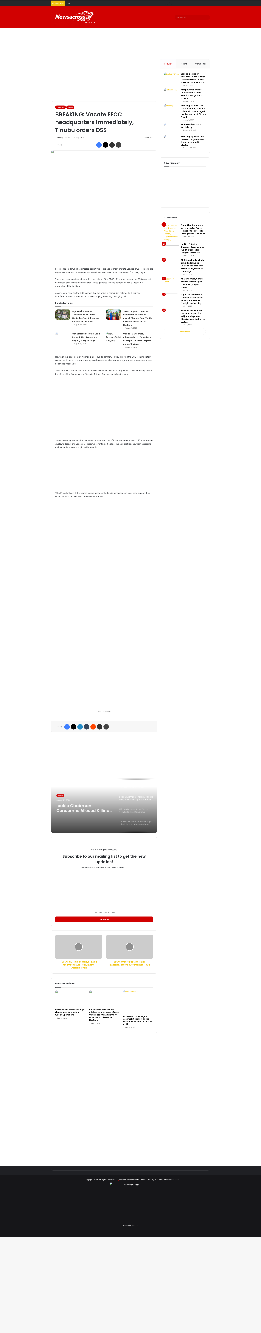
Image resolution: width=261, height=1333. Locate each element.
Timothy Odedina (63, 137)
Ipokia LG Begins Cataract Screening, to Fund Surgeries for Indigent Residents (192, 248)
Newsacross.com (171, 1179)
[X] (105, 145)
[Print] (118, 145)
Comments (200, 63)
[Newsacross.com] (74, 17)
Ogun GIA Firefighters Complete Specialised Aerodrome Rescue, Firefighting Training (192, 299)
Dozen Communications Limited (132, 1179)
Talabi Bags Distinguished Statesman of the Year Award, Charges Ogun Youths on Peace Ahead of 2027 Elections (115, 3)
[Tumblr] (86, 727)
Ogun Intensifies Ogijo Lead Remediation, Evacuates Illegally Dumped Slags (86, 337)
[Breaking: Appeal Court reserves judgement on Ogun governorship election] (171, 140)
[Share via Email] (112, 145)
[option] (104, 806)
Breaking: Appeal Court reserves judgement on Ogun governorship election (192, 140)
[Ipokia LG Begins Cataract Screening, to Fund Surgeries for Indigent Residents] (171, 248)
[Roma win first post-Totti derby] (171, 128)
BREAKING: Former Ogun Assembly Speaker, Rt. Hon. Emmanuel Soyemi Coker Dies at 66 (137, 1020)
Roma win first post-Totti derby (191, 126)
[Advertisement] (130, 36)
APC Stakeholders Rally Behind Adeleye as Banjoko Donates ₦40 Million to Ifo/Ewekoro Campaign (192, 266)
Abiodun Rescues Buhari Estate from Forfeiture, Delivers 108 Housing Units (83, 808)
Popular (168, 63)
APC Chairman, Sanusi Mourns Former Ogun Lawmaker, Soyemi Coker (192, 283)
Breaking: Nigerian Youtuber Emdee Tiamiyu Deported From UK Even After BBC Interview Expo (193, 78)
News (70, 107)
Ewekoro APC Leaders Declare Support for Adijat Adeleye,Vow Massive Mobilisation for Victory (193, 316)
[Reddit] (93, 727)
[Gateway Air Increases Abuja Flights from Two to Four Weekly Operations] (70, 998)
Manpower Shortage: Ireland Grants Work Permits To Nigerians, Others (191, 94)
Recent (183, 63)
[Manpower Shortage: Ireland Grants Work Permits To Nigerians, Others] (171, 93)
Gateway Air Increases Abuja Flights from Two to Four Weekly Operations (69, 1012)
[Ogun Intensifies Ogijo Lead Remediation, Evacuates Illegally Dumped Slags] (62, 337)
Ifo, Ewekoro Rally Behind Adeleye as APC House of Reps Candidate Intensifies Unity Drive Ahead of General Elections (104, 1014)
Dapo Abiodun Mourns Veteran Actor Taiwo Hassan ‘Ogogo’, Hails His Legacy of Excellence (193, 229)
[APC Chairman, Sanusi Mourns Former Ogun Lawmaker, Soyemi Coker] (171, 282)
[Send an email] (71, 137)
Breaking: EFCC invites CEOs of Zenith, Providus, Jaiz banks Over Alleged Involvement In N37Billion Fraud (193, 111)
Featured (60, 107)
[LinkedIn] (80, 727)
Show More (185, 332)
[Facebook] (99, 145)
